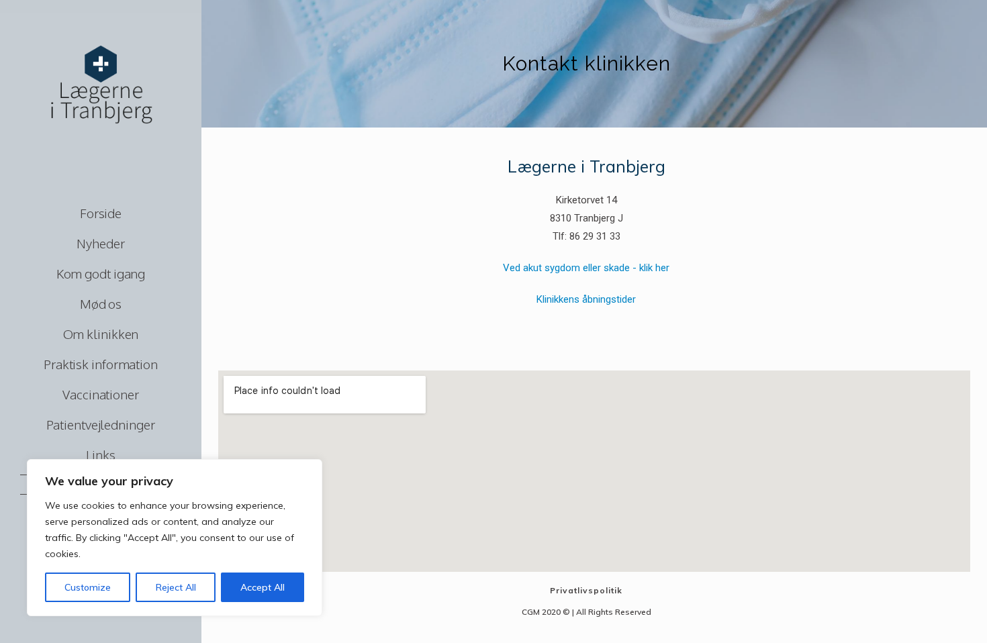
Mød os (101, 303)
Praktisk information (101, 364)
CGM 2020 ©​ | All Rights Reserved (586, 612)
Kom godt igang (101, 273)
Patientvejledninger (100, 424)
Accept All (262, 587)
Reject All (176, 587)
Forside (101, 213)
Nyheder (100, 243)
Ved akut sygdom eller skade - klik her (586, 268)
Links (100, 454)
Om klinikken (101, 334)
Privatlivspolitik (586, 590)
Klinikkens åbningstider (586, 299)
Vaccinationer (100, 394)
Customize (87, 587)
